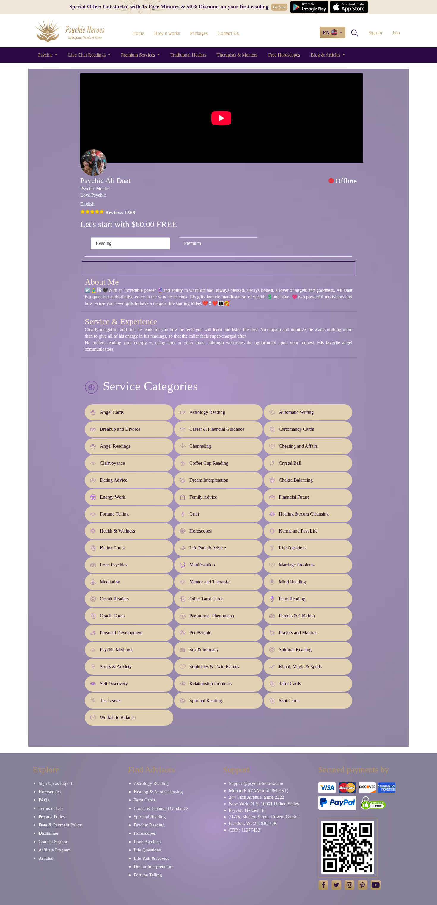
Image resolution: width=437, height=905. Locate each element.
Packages (199, 33)
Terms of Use (51, 808)
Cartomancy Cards (296, 429)
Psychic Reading (149, 825)
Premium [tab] (192, 243)
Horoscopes (200, 530)
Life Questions (292, 547)
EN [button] (327, 32)
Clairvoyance (112, 463)
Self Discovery (114, 683)
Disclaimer (49, 833)
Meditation (110, 581)
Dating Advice (113, 480)
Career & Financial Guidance (216, 429)
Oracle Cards (112, 615)
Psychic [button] (46, 54)
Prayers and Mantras (298, 632)
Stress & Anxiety (116, 666)
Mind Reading (292, 581)
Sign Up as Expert (55, 783)
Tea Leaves (110, 700)
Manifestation (202, 564)
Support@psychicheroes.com (256, 783)
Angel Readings (115, 446)
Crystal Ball (290, 463)
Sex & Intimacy (204, 649)
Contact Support (54, 841)
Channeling (200, 446)
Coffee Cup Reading (208, 463)
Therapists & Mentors (237, 54)
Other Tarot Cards (206, 598)
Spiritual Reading (295, 649)
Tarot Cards (290, 683)
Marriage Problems (297, 564)
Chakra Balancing (296, 480)
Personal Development (121, 632)
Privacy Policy (52, 816)
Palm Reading (292, 598)
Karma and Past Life (298, 530)
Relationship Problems (210, 683)
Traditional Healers (188, 54)
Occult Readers (114, 598)
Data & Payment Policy (60, 825)
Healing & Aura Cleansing (304, 513)
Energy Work (112, 497)
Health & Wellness (117, 530)
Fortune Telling (114, 513)
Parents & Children (297, 615)
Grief (194, 513)
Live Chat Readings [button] (87, 54)
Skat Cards (289, 700)
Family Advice (203, 497)
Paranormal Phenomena (211, 615)
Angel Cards (112, 412)
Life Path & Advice (207, 547)
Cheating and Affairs (298, 446)
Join (396, 32)
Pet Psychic (200, 632)
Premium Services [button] (138, 54)
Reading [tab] (103, 243)
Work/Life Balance (118, 717)
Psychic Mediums (116, 649)
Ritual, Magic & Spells (300, 666)
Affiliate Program (55, 850)
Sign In (375, 32)
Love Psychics (113, 564)
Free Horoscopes (284, 54)
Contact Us (228, 33)
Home (138, 33)
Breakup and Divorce (120, 429)
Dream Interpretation (208, 480)
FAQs (44, 800)
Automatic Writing (296, 412)
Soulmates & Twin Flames (214, 666)
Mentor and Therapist (209, 581)
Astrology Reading (207, 412)
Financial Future (294, 497)
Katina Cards (112, 547)
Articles (46, 858)
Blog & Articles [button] (326, 54)
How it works (167, 33)
